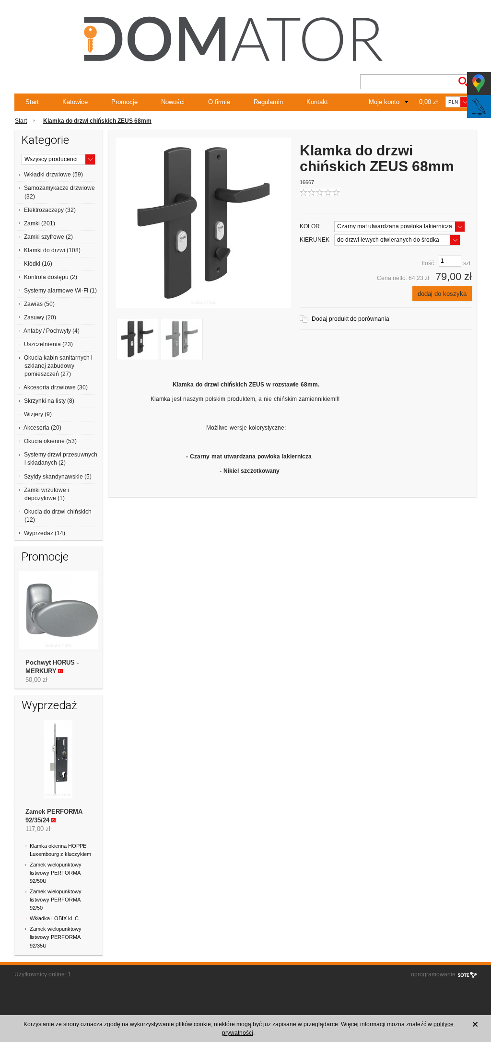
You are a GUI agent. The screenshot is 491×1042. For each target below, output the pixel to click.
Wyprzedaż (49, 705)
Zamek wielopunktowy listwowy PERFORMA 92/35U (56, 937)
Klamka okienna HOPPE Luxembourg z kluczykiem (60, 850)
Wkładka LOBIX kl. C (54, 918)
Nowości (173, 101)
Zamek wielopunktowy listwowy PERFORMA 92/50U (56, 873)
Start (32, 101)
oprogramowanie (433, 974)
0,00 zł (428, 101)
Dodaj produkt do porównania (350, 319)
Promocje (124, 101)
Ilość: (428, 263)
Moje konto (384, 101)
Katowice (75, 101)
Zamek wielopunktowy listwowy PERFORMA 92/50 (56, 900)
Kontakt (317, 101)
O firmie (219, 101)
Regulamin (268, 101)
